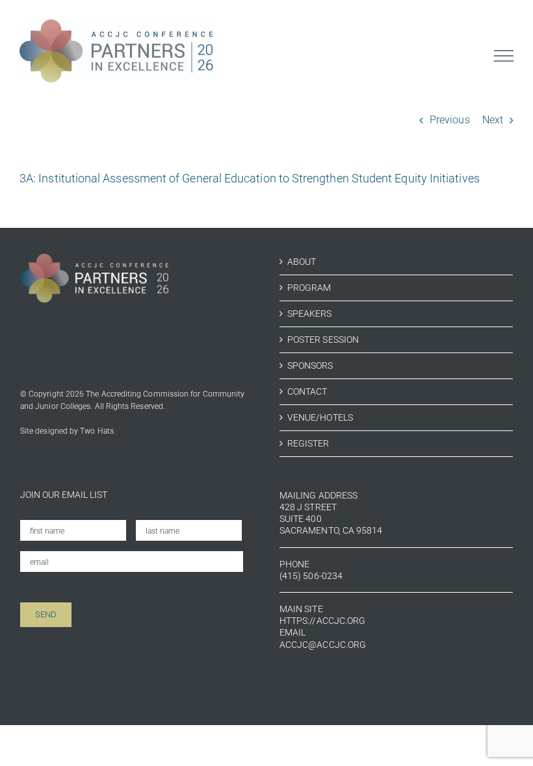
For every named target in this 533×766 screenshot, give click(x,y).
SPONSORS (310, 365)
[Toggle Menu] (504, 56)
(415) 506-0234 (311, 576)
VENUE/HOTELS (320, 417)
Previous (450, 120)
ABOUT (301, 261)
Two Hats (97, 431)
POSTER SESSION (323, 339)
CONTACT (307, 391)
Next (492, 120)
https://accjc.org (322, 620)
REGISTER (308, 443)
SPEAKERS (309, 313)
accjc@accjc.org (323, 644)
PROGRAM (309, 287)
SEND (46, 614)
